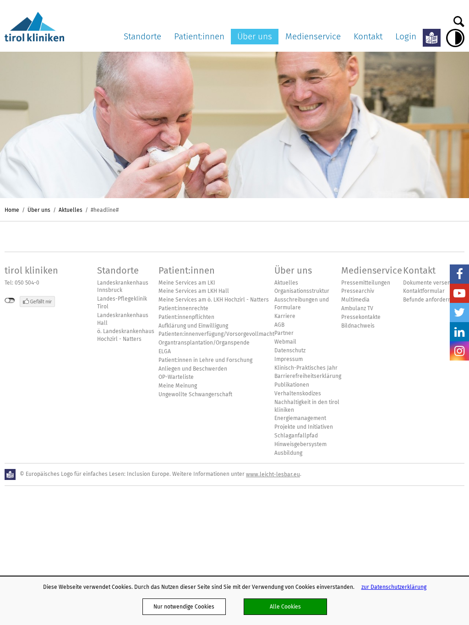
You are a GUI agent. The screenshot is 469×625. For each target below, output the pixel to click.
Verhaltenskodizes (297, 393)
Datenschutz (289, 350)
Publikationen (291, 384)
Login (405, 36)
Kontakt (368, 36)
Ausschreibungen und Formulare (301, 303)
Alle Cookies (285, 606)
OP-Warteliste (176, 377)
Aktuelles (70, 210)
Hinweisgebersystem (300, 444)
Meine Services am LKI (186, 282)
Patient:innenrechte (183, 308)
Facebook (459, 274)
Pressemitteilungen (365, 282)
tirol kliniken (31, 270)
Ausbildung (288, 453)
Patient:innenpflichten (186, 317)
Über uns (254, 36)
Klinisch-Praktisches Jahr (306, 368)
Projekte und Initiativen (303, 427)
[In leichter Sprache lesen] (432, 38)
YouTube (459, 293)
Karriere (284, 316)
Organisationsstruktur (301, 291)
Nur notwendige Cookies (183, 606)
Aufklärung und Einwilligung (193, 325)
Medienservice (313, 36)
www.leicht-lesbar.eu (273, 474)
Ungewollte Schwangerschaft (195, 394)
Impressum (288, 359)
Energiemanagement (300, 418)
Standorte (142, 36)
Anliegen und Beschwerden (192, 368)
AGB (279, 325)
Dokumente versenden (431, 282)
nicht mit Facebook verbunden (10, 300)
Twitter (459, 312)
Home (12, 210)
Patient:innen (199, 36)
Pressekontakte (361, 317)
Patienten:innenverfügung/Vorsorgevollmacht (216, 334)
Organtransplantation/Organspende (204, 342)
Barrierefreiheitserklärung (307, 376)
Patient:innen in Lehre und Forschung (205, 360)
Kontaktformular (424, 291)
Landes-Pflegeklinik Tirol (122, 302)
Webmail (285, 341)
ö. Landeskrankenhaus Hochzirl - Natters (125, 335)
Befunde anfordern (427, 299)
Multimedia (355, 299)
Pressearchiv (357, 291)
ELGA (164, 351)
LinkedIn (459, 331)
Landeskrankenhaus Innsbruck (122, 286)
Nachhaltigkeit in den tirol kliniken (306, 406)
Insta (459, 351)
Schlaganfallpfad (296, 435)
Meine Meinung (177, 385)
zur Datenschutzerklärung (393, 587)
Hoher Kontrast (455, 38)
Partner (284, 333)
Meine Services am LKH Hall (193, 291)
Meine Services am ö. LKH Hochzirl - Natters (213, 299)
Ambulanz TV (357, 308)
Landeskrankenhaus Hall (122, 319)
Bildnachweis (358, 325)
